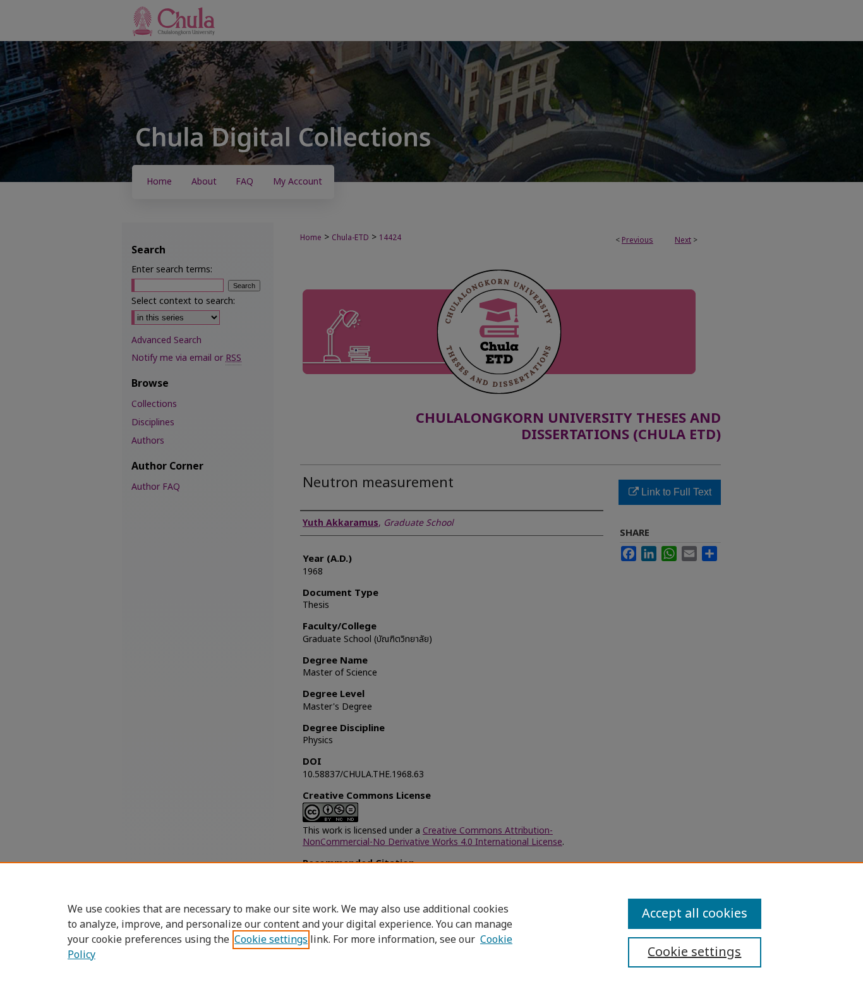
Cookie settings (271, 939)
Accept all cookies (694, 913)
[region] (431, 931)
